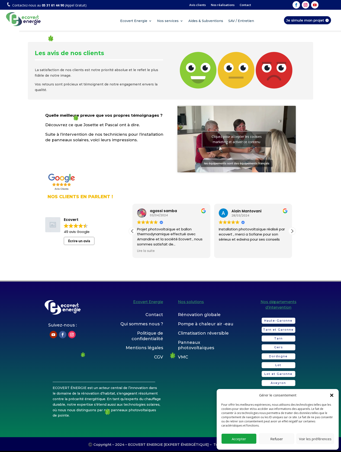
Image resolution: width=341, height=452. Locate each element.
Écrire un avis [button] (79, 241)
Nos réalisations (223, 5)
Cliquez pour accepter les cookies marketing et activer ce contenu (237, 139)
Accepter (239, 438)
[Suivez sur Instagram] (305, 5)
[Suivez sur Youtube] (314, 5)
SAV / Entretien (241, 21)
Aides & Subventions (205, 21)
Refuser (276, 438)
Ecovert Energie (133, 21)
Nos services (168, 21)
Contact (245, 5)
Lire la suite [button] (146, 251)
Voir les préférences (315, 438)
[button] (331, 395)
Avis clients (197, 5)
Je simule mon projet (305, 20)
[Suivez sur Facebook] (296, 5)
